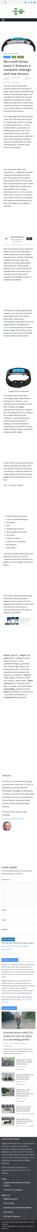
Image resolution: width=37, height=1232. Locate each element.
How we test (8, 1212)
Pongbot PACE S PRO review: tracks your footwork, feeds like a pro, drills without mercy (24, 1093)
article (6, 327)
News (13, 57)
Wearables (20, 57)
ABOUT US (6, 1195)
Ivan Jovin (7, 82)
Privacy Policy (9, 1203)
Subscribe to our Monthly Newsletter (17, 1208)
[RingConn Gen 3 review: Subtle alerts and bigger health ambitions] (8, 1064)
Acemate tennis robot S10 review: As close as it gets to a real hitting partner (18, 1036)
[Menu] (3, 20)
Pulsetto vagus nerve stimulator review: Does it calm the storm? (24, 1121)
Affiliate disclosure (10, 1199)
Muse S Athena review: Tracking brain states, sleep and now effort (23, 1109)
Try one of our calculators (13, 1190)
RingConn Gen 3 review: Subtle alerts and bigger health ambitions (24, 1062)
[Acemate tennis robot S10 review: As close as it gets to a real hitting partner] (18, 1020)
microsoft (7, 57)
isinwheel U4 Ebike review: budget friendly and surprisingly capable (25, 1077)
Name (4, 910)
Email (4, 920)
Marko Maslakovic (21, 1043)
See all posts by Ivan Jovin (13, 818)
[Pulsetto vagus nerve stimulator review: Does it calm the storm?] (8, 1122)
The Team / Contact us (12, 1216)
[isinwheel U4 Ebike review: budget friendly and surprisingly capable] (8, 1079)
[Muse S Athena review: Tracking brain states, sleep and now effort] (8, 1110)
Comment (6, 880)
